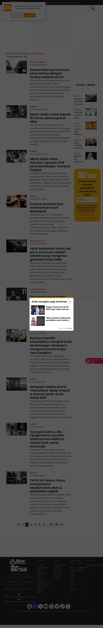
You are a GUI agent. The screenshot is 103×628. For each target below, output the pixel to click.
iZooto (69, 328)
